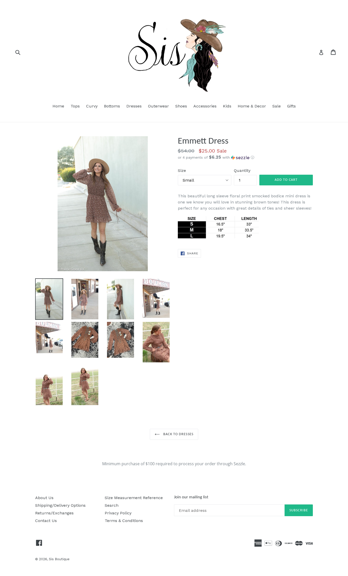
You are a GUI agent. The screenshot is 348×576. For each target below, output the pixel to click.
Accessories (205, 106)
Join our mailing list (191, 497)
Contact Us (46, 520)
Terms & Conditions (124, 520)
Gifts (291, 106)
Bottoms (112, 106)
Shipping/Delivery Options (60, 505)
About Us (44, 497)
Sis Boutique (59, 559)
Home (58, 106)
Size (182, 170)
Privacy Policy (118, 513)
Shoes (181, 106)
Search (111, 505)
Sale (276, 106)
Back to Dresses (177, 434)
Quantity (242, 170)
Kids (227, 106)
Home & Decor (252, 106)
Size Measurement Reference (134, 497)
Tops (75, 106)
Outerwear (158, 106)
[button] (245, 157)
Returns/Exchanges (54, 513)
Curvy (92, 106)
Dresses (134, 106)
